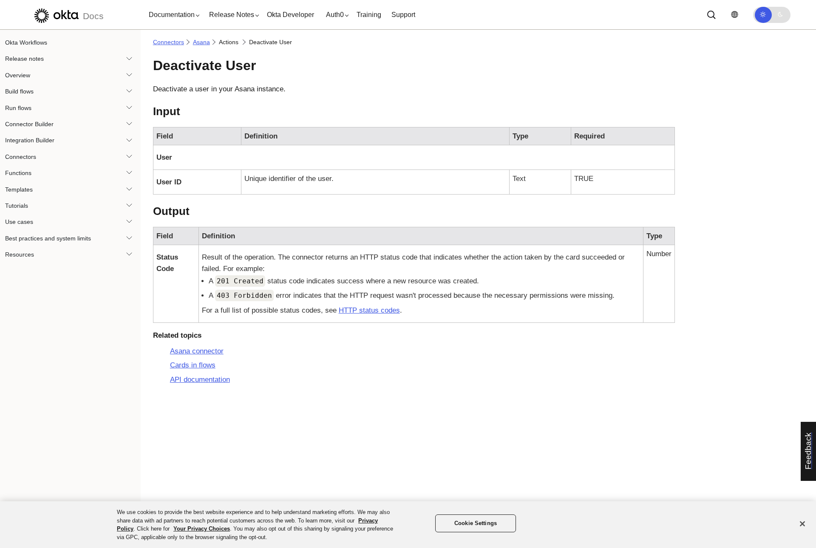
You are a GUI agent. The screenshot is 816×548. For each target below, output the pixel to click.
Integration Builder (29, 140)
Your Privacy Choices (201, 528)
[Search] (711, 15)
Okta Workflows (26, 42)
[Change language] (734, 14)
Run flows (18, 108)
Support (403, 14)
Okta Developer (290, 14)
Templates (19, 189)
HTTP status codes (369, 310)
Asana (201, 42)
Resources (19, 254)
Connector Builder (29, 124)
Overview (17, 75)
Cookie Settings (475, 523)
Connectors (20, 156)
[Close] (802, 523)
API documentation (200, 380)
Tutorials (16, 205)
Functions (18, 172)
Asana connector (197, 351)
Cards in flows (192, 365)
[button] (172, 14)
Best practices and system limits (48, 238)
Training (369, 14)
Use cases (19, 221)
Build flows (19, 91)
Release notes (24, 58)
